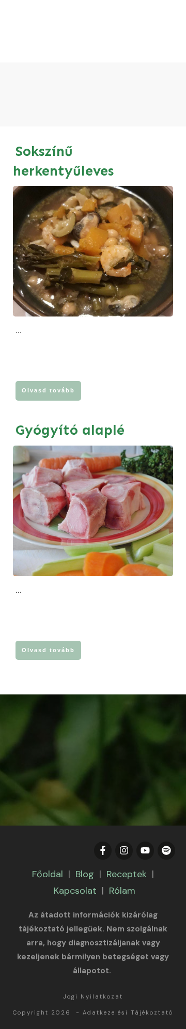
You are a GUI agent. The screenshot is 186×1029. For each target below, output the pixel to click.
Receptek (126, 874)
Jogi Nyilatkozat (93, 996)
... (19, 330)
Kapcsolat (75, 890)
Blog (84, 874)
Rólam (122, 890)
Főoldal (47, 874)
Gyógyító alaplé (70, 430)
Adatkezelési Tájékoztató (128, 1012)
